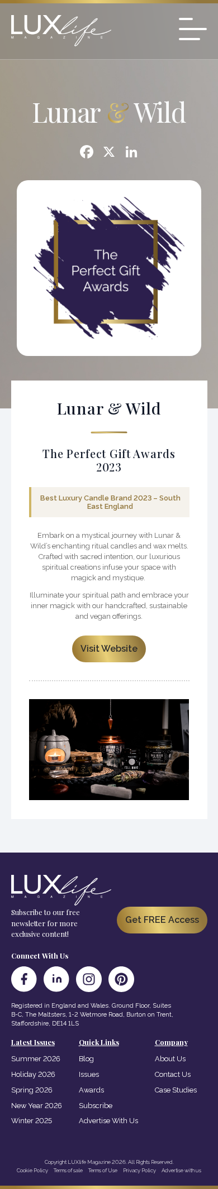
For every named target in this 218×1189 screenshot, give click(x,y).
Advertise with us (181, 1170)
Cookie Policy (32, 1170)
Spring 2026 (32, 1090)
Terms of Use (102, 1170)
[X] (109, 153)
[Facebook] (86, 153)
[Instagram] (89, 979)
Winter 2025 (31, 1120)
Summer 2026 (35, 1059)
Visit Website (109, 648)
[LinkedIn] (56, 979)
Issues (89, 1074)
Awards (91, 1090)
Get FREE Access (162, 919)
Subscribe (95, 1105)
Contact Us (173, 1074)
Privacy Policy (139, 1170)
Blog (86, 1059)
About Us (170, 1059)
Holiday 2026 (33, 1074)
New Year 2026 (36, 1105)
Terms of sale (68, 1170)
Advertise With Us (108, 1120)
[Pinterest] (121, 979)
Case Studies (176, 1090)
